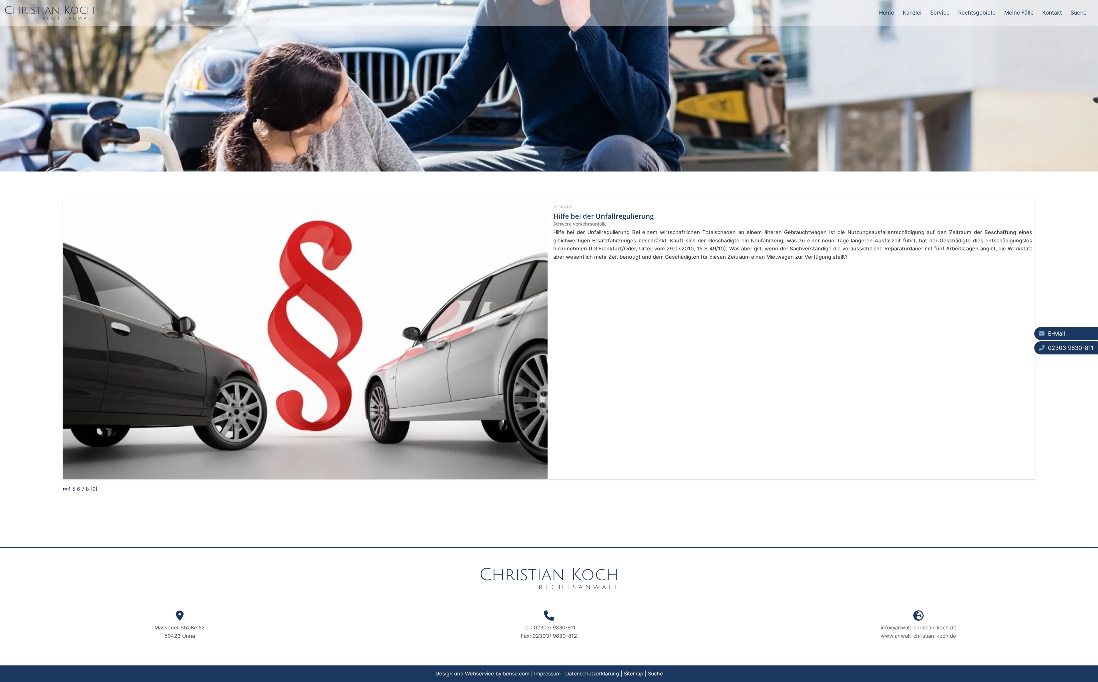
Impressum (547, 674)
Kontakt (1052, 12)
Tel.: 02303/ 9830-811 (548, 628)
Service (940, 12)
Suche (1079, 12)
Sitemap (633, 674)
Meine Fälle (1019, 12)
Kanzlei (912, 12)
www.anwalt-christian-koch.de (918, 636)
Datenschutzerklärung (592, 674)
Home (886, 12)
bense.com (516, 674)
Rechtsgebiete (977, 12)
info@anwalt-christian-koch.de (918, 628)
